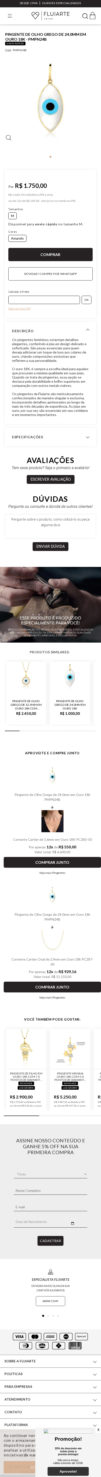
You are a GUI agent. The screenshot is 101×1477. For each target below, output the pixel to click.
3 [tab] (53, 1316)
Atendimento (17, 1399)
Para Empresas (18, 1386)
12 (19, 200)
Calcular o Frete (18, 291)
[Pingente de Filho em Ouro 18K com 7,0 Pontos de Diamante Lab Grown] (26, 1049)
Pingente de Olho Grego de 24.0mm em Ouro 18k (70, 704)
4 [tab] (58, 1316)
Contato (13, 1412)
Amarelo (17, 238)
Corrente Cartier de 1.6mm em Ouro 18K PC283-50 (52, 839)
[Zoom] (50, 104)
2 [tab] (48, 1316)
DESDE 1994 (29, 3)
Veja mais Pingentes (52, 873)
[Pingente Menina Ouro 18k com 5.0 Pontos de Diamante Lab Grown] (70, 1049)
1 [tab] (50, 157)
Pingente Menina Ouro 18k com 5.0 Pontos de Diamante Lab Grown (70, 1076)
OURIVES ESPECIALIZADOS (61, 3)
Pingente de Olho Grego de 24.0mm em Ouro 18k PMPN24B (52, 797)
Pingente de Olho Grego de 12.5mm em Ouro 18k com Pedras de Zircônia (26, 704)
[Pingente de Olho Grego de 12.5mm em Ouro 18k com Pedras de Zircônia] (26, 678)
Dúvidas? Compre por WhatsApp (50, 274)
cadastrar (50, 1241)
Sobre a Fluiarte (20, 1361)
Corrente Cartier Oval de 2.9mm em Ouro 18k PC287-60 (52, 961)
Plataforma (16, 1425)
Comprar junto (52, 862)
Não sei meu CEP (19, 308)
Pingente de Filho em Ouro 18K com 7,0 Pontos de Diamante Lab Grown (26, 1076)
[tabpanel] (50, 105)
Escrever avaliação (50, 479)
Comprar (50, 254)
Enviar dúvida (50, 546)
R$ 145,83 (32, 200)
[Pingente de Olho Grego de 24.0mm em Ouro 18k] (70, 678)
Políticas (13, 1374)
